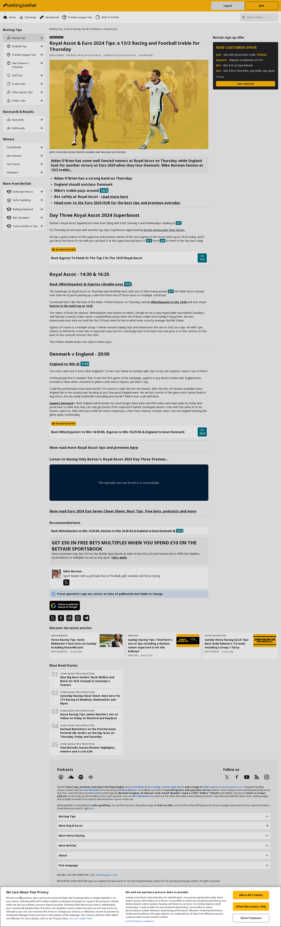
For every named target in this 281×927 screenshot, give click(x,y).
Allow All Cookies (251, 895)
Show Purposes (251, 918)
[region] (140, 906)
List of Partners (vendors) (140, 921)
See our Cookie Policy (81, 918)
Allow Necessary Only (251, 906)
